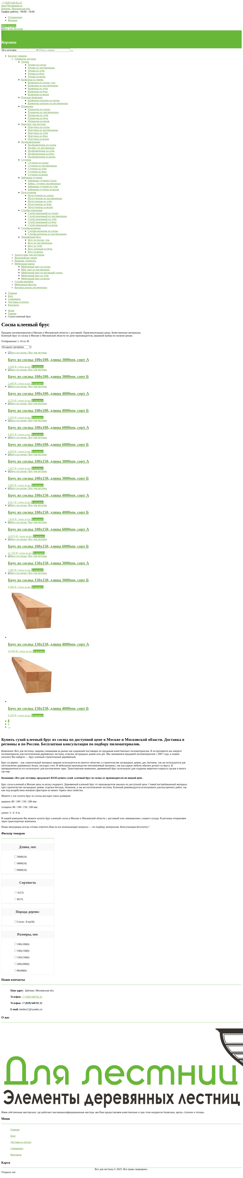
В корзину (37, 366)
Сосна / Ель (25, 921)
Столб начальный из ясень (43, 225)
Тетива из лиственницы (41, 67)
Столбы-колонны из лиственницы (47, 234)
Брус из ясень (35, 251)
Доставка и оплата (18, 302)
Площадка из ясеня (38, 121)
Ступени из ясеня (38, 174)
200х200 (23, 964)
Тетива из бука (36, 73)
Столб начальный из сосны (43, 213)
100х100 (23, 944)
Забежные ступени (31, 177)
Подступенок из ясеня (40, 207)
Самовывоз (14, 299)
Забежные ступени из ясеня (43, 189)
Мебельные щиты (25, 263)
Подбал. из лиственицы (41, 147)
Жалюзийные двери (26, 257)
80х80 (22, 970)
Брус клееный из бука (40, 248)
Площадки (27, 106)
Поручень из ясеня (38, 139)
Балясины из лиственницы (43, 85)
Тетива (25, 61)
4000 (22, 863)
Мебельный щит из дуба (35, 275)
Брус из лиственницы (40, 243)
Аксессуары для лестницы (29, 254)
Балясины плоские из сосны (44, 100)
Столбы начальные (31, 210)
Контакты (13, 305)
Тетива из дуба (36, 70)
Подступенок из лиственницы (45, 198)
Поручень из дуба (38, 133)
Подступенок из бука (40, 204)
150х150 (23, 957)
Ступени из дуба (37, 168)
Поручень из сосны (39, 127)
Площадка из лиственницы (43, 112)
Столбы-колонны (31, 228)
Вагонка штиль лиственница (31, 287)
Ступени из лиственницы (42, 165)
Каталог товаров (17, 55)
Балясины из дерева (32, 79)
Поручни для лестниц (33, 124)
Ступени (26, 159)
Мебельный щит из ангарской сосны (41, 272)
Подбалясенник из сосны (42, 145)
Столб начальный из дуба (42, 219)
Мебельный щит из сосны (35, 266)
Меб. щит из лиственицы (35, 269)
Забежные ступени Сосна (42, 180)
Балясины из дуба (38, 88)
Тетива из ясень (36, 76)
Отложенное (15, 17)
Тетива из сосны (37, 64)
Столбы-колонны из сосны (43, 231)
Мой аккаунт (8, 25)
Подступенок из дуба (40, 201)
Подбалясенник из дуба (41, 150)
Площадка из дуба (38, 115)
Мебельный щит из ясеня (35, 278)
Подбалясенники (30, 142)
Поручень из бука (38, 136)
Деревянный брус (31, 237)
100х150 (23, 950)
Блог (10, 296)
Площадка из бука (38, 118)
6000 (22, 870)
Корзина (12, 20)
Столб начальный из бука (42, 222)
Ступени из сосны (38, 162)
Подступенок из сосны (41, 195)
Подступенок (28, 192)
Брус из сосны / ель (38, 240)
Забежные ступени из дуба (43, 186)
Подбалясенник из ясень (41, 156)
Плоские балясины (31, 97)
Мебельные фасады (25, 284)
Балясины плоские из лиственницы (48, 103)
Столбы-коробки (24, 281)
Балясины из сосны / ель (41, 82)
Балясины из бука (38, 91)
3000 (22, 856)
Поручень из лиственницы (43, 130)
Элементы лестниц (25, 58)
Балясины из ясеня (38, 94)
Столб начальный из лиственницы (47, 216)
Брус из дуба (35, 245)
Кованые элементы (25, 260)
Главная (12, 293)
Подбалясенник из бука (41, 153)
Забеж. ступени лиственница (44, 183)
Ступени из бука (37, 171)
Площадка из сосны (39, 109)
